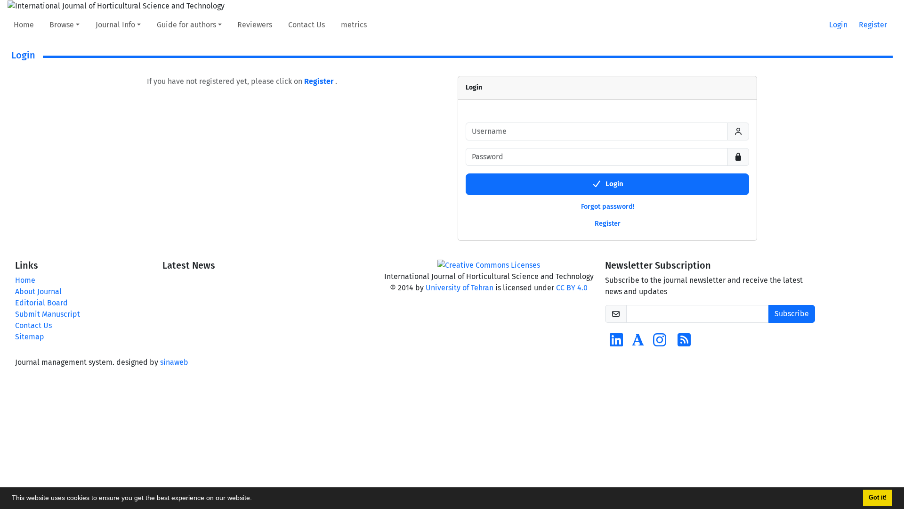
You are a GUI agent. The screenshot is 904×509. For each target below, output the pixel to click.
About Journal (38, 291)
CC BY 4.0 (572, 287)
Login (838, 24)
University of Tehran (459, 287)
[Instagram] (659, 342)
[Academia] (638, 342)
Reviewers (254, 24)
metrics (354, 24)
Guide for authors (186, 24)
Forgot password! (607, 207)
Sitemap (29, 336)
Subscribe (792, 313)
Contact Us (306, 24)
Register (873, 24)
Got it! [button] (878, 497)
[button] (255, 499)
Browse (61, 24)
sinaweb (174, 362)
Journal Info (115, 24)
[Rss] (684, 342)
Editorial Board (41, 302)
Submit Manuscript (47, 314)
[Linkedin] (616, 342)
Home (24, 24)
